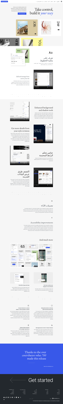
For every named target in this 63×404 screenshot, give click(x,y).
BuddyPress (12, 393)
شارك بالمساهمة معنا (22, 389)
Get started (40, 380)
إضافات (47, 392)
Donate (24, 392)
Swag (24, 393)
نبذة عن (59, 389)
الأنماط (47, 393)
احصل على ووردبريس (4, 1)
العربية (50, 398)
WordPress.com (11, 389)
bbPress (13, 392)
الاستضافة (58, 392)
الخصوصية (58, 393)
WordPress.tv (34, 393)
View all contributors (48, 366)
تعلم (36, 389)
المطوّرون (35, 392)
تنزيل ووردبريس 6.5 (22, 13)
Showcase (46, 389)
